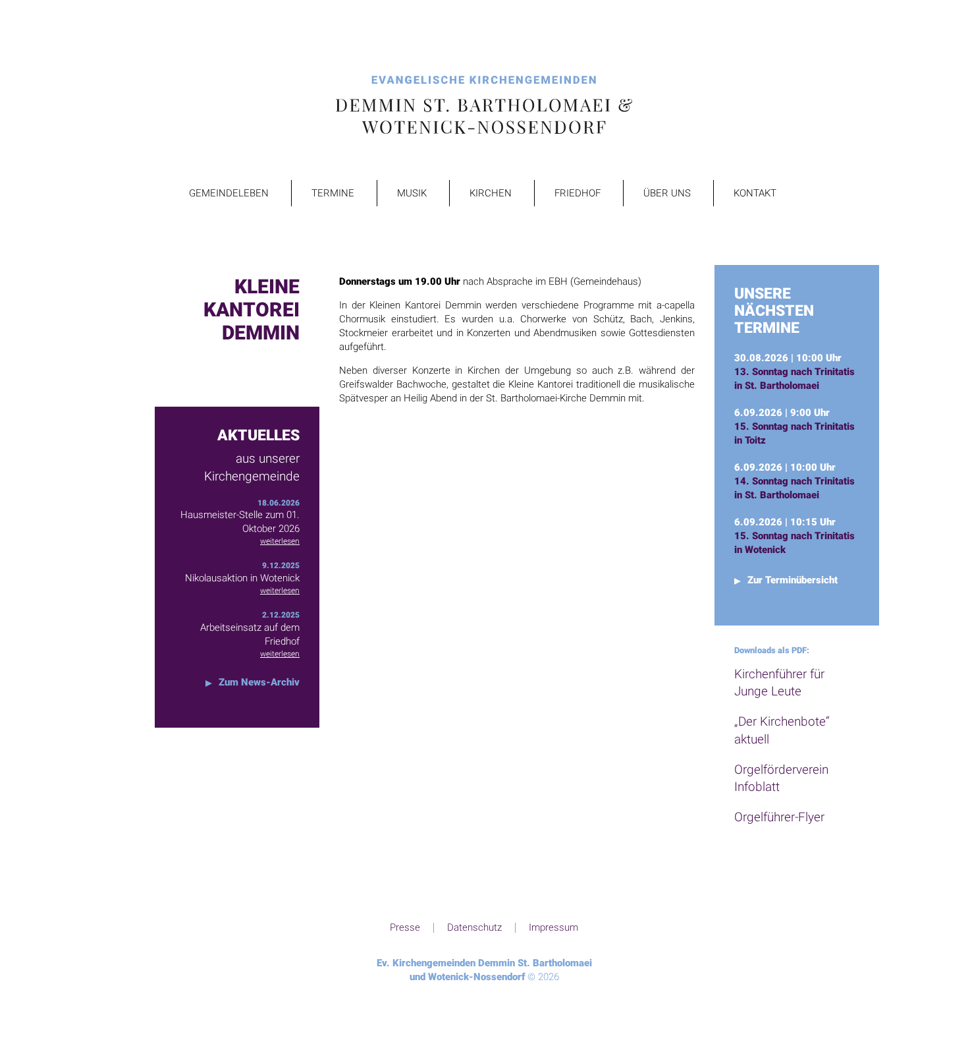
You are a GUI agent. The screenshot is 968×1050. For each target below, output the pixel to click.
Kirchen (491, 193)
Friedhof (577, 193)
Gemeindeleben (229, 193)
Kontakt (755, 193)
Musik (412, 193)
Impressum (553, 928)
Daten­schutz (474, 928)
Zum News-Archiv (259, 682)
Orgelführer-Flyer (779, 817)
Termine (332, 193)
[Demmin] (484, 106)
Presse (405, 928)
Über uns (667, 193)
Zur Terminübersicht (792, 580)
